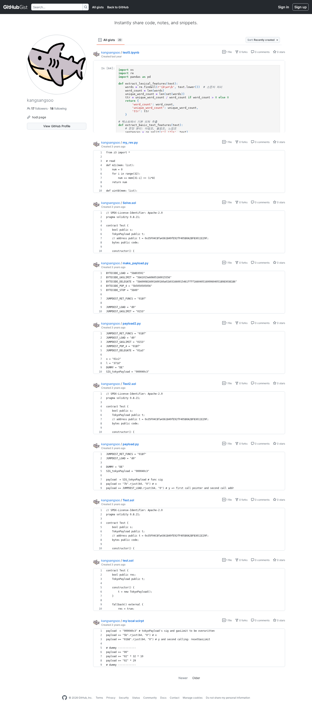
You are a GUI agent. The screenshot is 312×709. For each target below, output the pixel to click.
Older (196, 678)
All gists (98, 7)
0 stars (280, 52)
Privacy (110, 697)
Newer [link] (183, 678)
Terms (99, 697)
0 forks (243, 52)
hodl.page (39, 117)
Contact (174, 697)
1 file (229, 52)
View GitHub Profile (56, 126)
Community (150, 697)
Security (124, 697)
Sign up (300, 7)
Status (136, 697)
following (58, 108)
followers (39, 108)
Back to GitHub (118, 7)
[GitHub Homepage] (64, 698)
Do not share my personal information (228, 697)
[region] (189, 96)
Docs (163, 697)
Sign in (283, 7)
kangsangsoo (110, 52)
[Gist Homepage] (15, 7)
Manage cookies (192, 697)
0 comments (262, 52)
